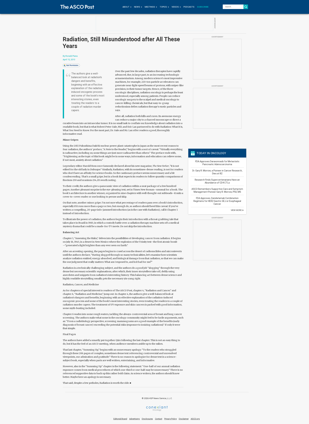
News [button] (137, 7)
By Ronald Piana (70, 56)
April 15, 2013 (69, 59)
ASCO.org (195, 419)
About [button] (126, 7)
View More (236, 210)
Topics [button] (163, 7)
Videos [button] (175, 7)
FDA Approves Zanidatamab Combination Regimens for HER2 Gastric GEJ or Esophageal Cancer (217, 201)
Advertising (134, 419)
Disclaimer (184, 419)
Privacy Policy (170, 419)
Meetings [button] (150, 7)
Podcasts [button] (188, 7)
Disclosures (147, 419)
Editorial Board (120, 419)
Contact (158, 419)
